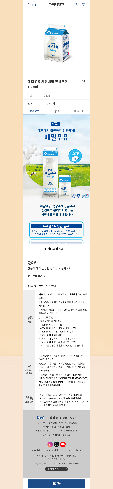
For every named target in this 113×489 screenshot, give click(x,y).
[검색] (78, 4)
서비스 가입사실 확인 (56, 459)
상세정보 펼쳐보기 (55, 248)
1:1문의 (56, 435)
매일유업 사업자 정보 (70, 450)
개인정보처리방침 (50, 450)
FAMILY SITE (55, 469)
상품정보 (34, 111)
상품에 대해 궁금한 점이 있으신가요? (49, 268)
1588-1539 (67, 418)
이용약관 (36, 450)
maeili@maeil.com (61, 427)
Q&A (56, 111)
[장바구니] (83, 4)
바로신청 (56, 483)
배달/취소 (78, 111)
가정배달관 (56, 4)
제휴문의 (66, 435)
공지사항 (46, 435)
